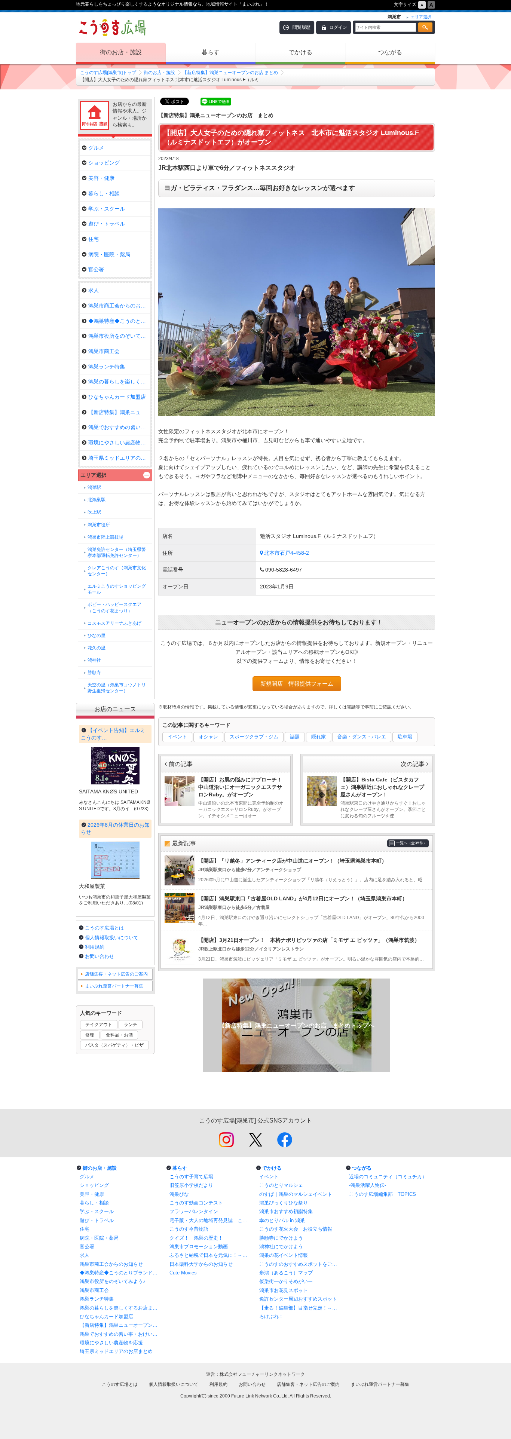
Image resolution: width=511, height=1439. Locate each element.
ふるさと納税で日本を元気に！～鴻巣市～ (210, 1255)
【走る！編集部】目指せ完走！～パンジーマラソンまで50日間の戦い (300, 1308)
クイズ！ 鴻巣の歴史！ (196, 1238)
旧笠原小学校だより (191, 1185)
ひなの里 (96, 635)
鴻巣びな (179, 1194)
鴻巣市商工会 (104, 351)
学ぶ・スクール (106, 209)
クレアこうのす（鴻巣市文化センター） (117, 571)
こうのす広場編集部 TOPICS (382, 1194)
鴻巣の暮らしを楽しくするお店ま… (119, 382)
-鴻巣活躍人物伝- (367, 1185)
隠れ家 (318, 737)
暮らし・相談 (104, 193)
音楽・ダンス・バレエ (361, 737)
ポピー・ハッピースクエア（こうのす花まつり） (114, 607)
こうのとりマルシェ (281, 1185)
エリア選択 (93, 475)
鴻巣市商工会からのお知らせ (119, 306)
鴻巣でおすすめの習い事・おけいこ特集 (121, 1334)
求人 (93, 290)
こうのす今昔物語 (188, 1229)
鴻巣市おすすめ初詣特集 (286, 1211)
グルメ (96, 148)
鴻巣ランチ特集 (106, 367)
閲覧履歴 (301, 27)
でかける (300, 52)
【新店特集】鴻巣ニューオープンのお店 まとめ (230, 72)
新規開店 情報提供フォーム (296, 683)
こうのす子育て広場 (191, 1176)
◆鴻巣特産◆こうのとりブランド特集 (121, 1273)
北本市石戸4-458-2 (286, 553)
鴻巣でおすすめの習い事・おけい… (119, 427)
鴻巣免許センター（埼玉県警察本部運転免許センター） (117, 552)
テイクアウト (98, 1024)
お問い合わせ (99, 956)
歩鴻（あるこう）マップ (286, 1273)
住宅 (93, 239)
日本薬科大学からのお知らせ (201, 1264)
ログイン (338, 27)
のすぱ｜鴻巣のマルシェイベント (295, 1194)
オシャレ (208, 737)
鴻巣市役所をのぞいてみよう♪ (119, 336)
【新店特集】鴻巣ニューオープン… (119, 412)
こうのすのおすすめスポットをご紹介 (300, 1264)
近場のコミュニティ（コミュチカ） (388, 1176)
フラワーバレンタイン (193, 1211)
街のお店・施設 (121, 52)
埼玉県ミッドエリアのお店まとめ (119, 458)
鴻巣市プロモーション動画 (198, 1246)
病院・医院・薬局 (109, 254)
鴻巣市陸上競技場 (105, 537)
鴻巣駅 (94, 487)
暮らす (211, 52)
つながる (390, 52)
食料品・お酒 (119, 1035)
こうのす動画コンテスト (196, 1203)
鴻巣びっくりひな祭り (283, 1203)
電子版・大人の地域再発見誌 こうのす (210, 1220)
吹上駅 (94, 512)
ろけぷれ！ (271, 1316)
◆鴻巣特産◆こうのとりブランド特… (119, 321)
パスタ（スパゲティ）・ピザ (114, 1045)
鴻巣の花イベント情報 (283, 1255)
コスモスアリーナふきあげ (114, 623)
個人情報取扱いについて (111, 937)
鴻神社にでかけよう (281, 1246)
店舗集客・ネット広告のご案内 (116, 974)
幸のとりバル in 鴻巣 (282, 1220)
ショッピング (104, 163)
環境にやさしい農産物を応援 (119, 443)
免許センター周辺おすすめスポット (298, 1299)
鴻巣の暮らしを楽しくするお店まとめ (121, 1308)
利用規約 (94, 947)
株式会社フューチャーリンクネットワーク (262, 1374)
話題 (295, 737)
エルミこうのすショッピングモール (117, 589)
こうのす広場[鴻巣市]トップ (108, 72)
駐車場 (405, 737)
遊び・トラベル (106, 224)
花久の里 (96, 648)
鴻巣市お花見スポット (283, 1290)
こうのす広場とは (104, 928)
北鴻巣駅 (96, 499)
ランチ (130, 1024)
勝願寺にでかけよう (281, 1238)
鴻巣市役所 (99, 525)
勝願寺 (94, 672)
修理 (89, 1035)
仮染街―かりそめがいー (286, 1281)
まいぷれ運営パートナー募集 (114, 986)
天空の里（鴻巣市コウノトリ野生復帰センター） (117, 688)
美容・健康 (101, 178)
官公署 (96, 269)
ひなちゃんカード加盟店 (117, 397)
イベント (177, 737)
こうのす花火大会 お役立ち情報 (295, 1229)
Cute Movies (183, 1273)
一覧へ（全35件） (411, 843)
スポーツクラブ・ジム (254, 737)
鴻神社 (94, 660)
